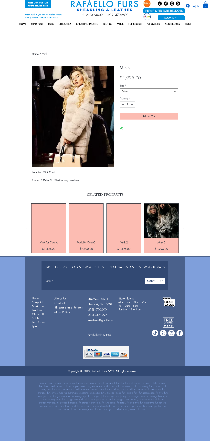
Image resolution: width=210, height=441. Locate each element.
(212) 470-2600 (117, 15)
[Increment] (132, 104)
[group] (105, 228)
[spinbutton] (127, 104)
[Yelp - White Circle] (163, 333)
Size (123, 85)
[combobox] (149, 91)
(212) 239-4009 (92, 15)
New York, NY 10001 (100, 304)
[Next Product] (183, 228)
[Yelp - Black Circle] (178, 3)
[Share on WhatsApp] (122, 129)
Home (35, 54)
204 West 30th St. (98, 299)
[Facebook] (166, 3)
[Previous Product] (27, 228)
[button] (37, 24)
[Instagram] (172, 3)
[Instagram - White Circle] (171, 333)
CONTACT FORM (50, 180)
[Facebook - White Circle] (179, 333)
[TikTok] (160, 3)
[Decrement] (122, 104)
